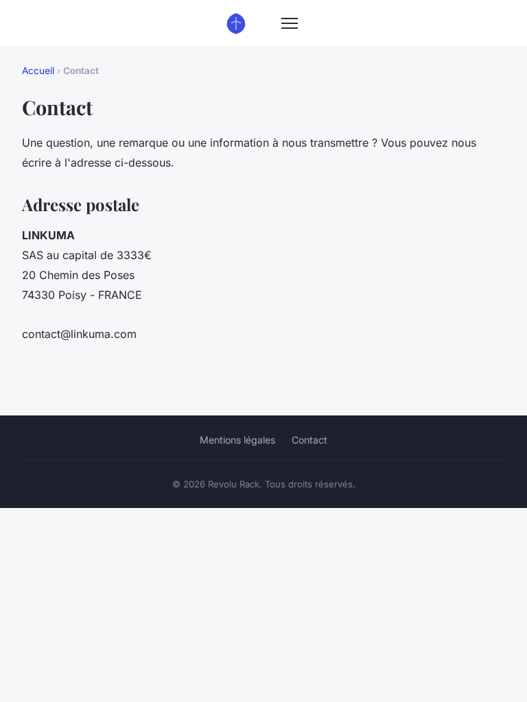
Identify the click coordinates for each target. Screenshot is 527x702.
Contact (309, 440)
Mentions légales (237, 440)
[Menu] (289, 23)
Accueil (38, 70)
